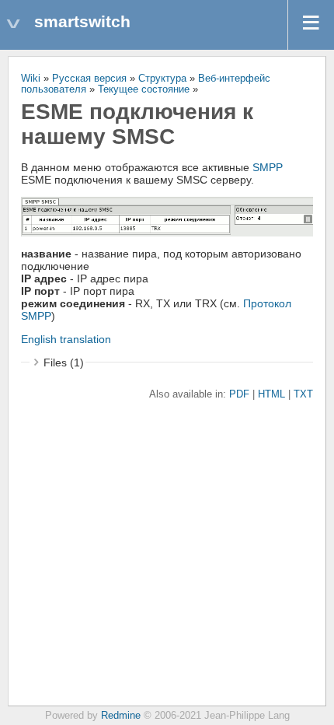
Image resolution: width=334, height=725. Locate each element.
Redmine (121, 715)
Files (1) (63, 362)
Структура (162, 78)
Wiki (30, 78)
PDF (239, 394)
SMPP (267, 167)
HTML (271, 394)
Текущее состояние (144, 89)
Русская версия (89, 78)
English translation (66, 339)
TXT (303, 394)
